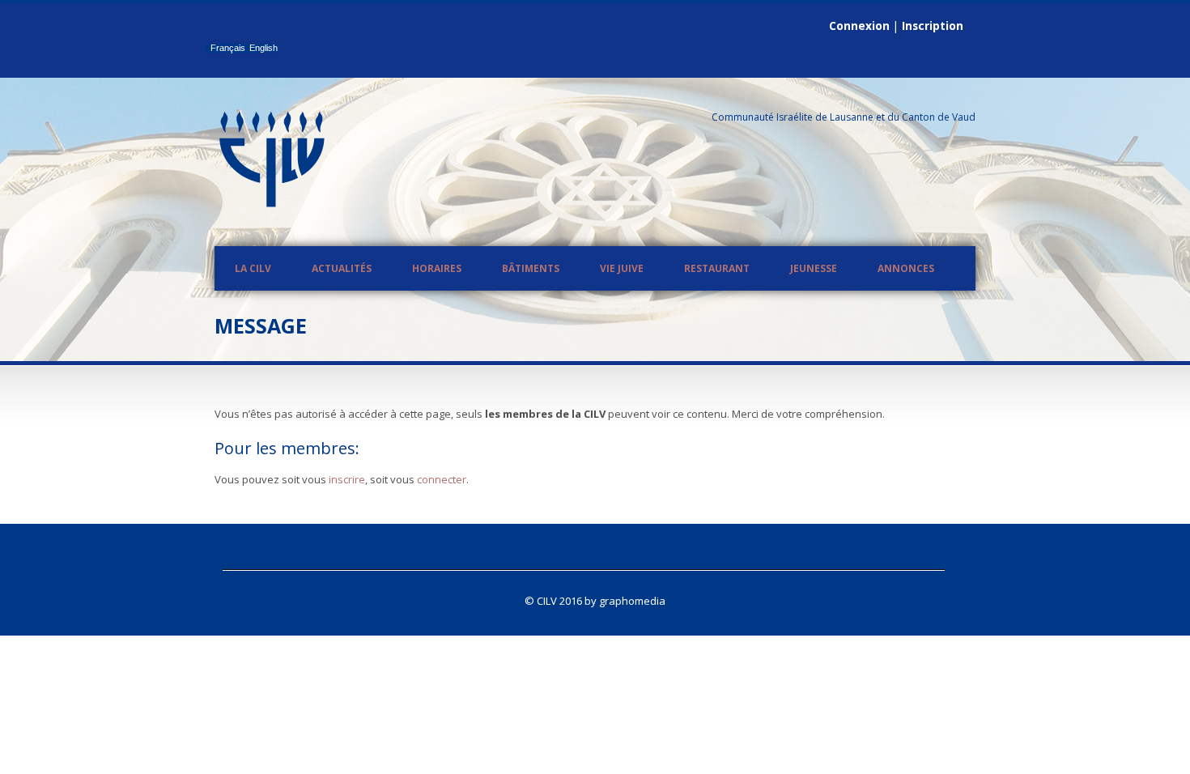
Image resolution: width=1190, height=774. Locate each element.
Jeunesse (813, 268)
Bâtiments (530, 268)
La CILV (253, 268)
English (263, 48)
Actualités (342, 268)
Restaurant (717, 268)
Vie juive (622, 268)
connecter (441, 479)
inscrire (347, 479)
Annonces (906, 268)
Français (227, 48)
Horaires (436, 268)
